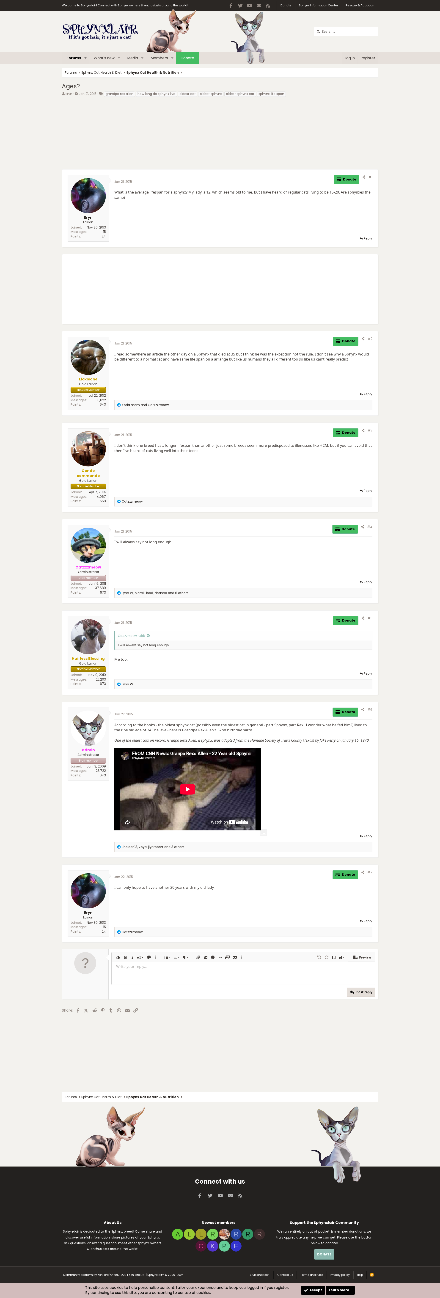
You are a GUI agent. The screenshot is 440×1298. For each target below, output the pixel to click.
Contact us (285, 1275)
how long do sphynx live (156, 94)
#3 (370, 430)
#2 (370, 339)
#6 (369, 709)
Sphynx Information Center (318, 5)
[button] (85, 58)
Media (132, 58)
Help (360, 1275)
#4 (369, 527)
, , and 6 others (155, 593)
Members (159, 58)
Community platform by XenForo (104, 1275)
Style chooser (259, 1275)
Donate (286, 5)
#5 (370, 618)
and (145, 405)
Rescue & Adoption (360, 5)
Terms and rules (311, 1275)
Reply (368, 238)
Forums (73, 58)
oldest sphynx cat (240, 94)
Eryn (69, 94)
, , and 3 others (153, 847)
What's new (104, 58)
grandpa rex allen (119, 94)
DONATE (324, 1254)
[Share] (364, 177)
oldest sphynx (211, 94)
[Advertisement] (199, 133)
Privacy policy (340, 1275)
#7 (369, 872)
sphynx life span (271, 94)
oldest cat (187, 94)
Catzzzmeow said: (131, 635)
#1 (370, 177)
